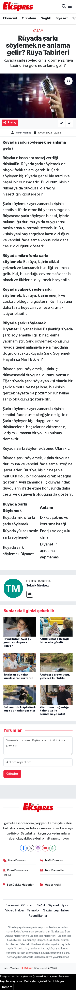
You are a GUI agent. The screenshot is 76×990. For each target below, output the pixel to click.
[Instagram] (38, 848)
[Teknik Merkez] (13, 588)
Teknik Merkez (23, 132)
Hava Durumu (17, 860)
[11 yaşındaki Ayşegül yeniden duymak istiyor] (19, 626)
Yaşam (38, 30)
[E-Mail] (29, 594)
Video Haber (15, 910)
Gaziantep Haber (56, 910)
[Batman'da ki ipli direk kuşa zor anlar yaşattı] (19, 695)
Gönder (12, 774)
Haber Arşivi (53, 884)
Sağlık (46, 18)
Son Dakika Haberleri (20, 884)
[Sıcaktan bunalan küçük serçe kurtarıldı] (19, 662)
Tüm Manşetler (54, 870)
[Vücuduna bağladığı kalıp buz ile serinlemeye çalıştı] (56, 695)
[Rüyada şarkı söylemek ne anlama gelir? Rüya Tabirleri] (38, 96)
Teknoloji (33, 910)
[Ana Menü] (70, 6)
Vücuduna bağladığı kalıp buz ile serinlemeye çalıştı (54, 711)
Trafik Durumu (54, 860)
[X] (30, 848)
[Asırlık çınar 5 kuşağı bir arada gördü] (56, 626)
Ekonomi (10, 18)
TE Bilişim (26, 968)
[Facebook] (23, 848)
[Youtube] (45, 848)
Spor (65, 905)
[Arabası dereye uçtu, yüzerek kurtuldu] (56, 662)
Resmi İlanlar (38, 915)
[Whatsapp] (52, 848)
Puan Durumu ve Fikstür (16, 872)
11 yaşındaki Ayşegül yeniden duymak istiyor (17, 642)
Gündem (29, 18)
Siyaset (62, 18)
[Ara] (64, 6)
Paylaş (12, 122)
